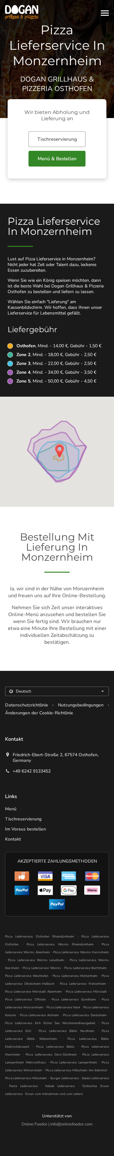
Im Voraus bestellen (25, 829)
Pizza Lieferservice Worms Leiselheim (36, 960)
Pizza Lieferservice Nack (63, 1007)
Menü (10, 809)
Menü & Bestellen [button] (57, 159)
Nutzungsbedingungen (81, 705)
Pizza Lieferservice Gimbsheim (85, 1015)
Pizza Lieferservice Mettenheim (75, 976)
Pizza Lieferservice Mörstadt (86, 991)
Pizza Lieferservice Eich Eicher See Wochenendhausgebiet (50, 1023)
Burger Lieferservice (65, 1078)
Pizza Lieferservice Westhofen (26, 976)
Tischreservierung (23, 819)
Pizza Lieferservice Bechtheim (85, 968)
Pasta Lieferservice (25, 1086)
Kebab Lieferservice (61, 1086)
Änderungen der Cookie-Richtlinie (39, 713)
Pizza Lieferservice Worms (41, 968)
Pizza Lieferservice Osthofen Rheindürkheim (39, 936)
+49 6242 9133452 (32, 771)
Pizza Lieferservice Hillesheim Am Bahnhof (76, 1070)
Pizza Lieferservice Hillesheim (26, 1078)
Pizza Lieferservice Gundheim (74, 999)
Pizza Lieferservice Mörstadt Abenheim (33, 991)
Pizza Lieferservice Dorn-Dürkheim (51, 1054)
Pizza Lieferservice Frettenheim (83, 984)
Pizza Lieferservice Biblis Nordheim (66, 1031)
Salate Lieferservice (95, 1078)
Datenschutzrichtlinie (26, 705)
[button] (105, 13)
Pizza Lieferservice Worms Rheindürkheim (60, 944)
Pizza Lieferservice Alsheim (39, 1015)
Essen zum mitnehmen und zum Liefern (54, 1094)
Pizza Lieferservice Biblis (55, 1047)
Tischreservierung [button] (57, 139)
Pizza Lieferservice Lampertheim (73, 1062)
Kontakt (13, 839)
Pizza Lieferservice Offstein (25, 999)
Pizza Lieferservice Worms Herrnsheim (81, 952)
